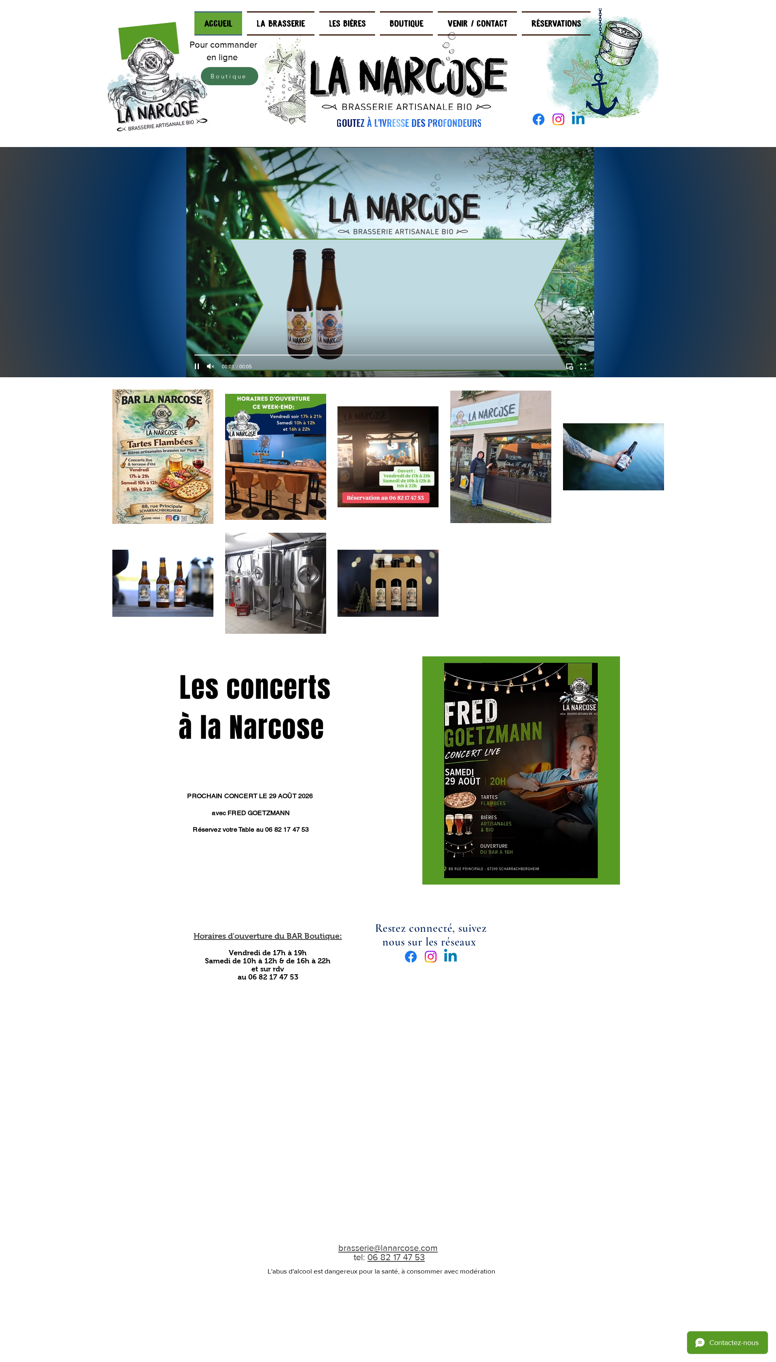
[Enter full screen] (583, 366)
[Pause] (197, 366)
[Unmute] (210, 366)
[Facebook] (538, 119)
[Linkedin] (578, 119)
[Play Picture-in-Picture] (569, 366)
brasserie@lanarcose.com (388, 1248)
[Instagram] (558, 119)
